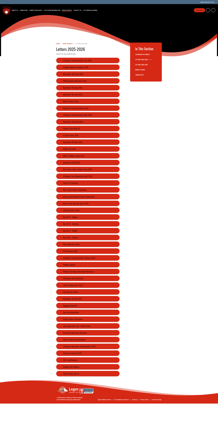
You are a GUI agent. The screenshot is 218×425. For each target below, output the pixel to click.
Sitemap (134, 399)
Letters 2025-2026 (81, 43)
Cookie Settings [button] (156, 399)
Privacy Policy (144, 399)
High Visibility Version (104, 399)
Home (58, 43)
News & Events (68, 43)
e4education (76, 399)
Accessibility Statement (121, 399)
